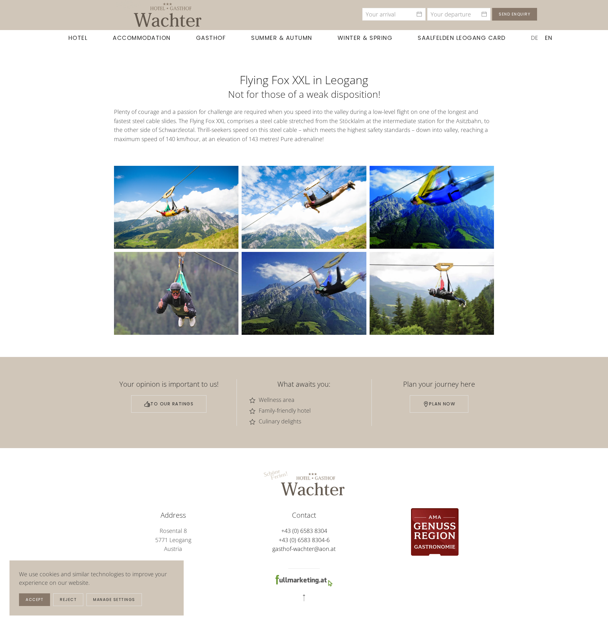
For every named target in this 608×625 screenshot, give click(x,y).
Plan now (442, 404)
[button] (176, 207)
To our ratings (171, 404)
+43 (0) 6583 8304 (304, 530)
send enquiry (514, 14)
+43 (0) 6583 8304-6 (304, 540)
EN (549, 38)
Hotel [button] (78, 38)
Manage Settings (114, 599)
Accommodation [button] (142, 38)
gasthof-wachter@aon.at (304, 549)
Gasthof (211, 38)
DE (535, 38)
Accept (34, 599)
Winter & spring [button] (365, 38)
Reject (68, 599)
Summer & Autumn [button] (281, 38)
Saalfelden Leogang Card (462, 38)
